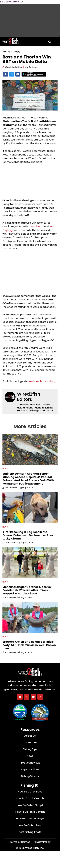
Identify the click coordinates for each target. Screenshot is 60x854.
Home (6, 51)
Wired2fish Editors (28, 396)
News (17, 51)
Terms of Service (20, 842)
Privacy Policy (42, 842)
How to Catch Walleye (30, 818)
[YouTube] (33, 697)
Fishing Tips (30, 749)
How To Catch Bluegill (30, 805)
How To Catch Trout (30, 825)
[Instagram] (40, 697)
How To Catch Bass (30, 791)
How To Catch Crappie (30, 798)
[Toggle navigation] (56, 41)
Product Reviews (30, 762)
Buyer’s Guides (30, 769)
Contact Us (30, 742)
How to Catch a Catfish (30, 812)
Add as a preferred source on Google (35, 74)
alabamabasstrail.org (42, 381)
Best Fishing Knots (30, 832)
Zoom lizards (36, 226)
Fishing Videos (30, 776)
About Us (30, 736)
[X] (26, 697)
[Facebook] (20, 697)
